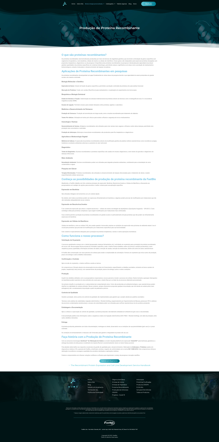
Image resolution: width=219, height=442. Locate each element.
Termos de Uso (93, 390)
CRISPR (114, 392)
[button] (94, 4)
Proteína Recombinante (120, 387)
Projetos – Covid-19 (118, 395)
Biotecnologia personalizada (94, 4)
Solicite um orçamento (95, 387)
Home (73, 4)
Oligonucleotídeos (118, 379)
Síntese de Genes (118, 382)
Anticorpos (140, 379)
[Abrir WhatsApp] (214, 437)
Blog (130, 4)
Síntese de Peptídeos (119, 385)
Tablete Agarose (122, 4)
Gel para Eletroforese (143, 390)
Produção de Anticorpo (120, 390)
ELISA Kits (139, 387)
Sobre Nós (80, 4)
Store (135, 4)
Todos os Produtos (142, 392)
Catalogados (110, 4)
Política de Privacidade (95, 392)
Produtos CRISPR (142, 385)
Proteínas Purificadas (143, 382)
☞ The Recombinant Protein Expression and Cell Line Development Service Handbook (109, 365)
